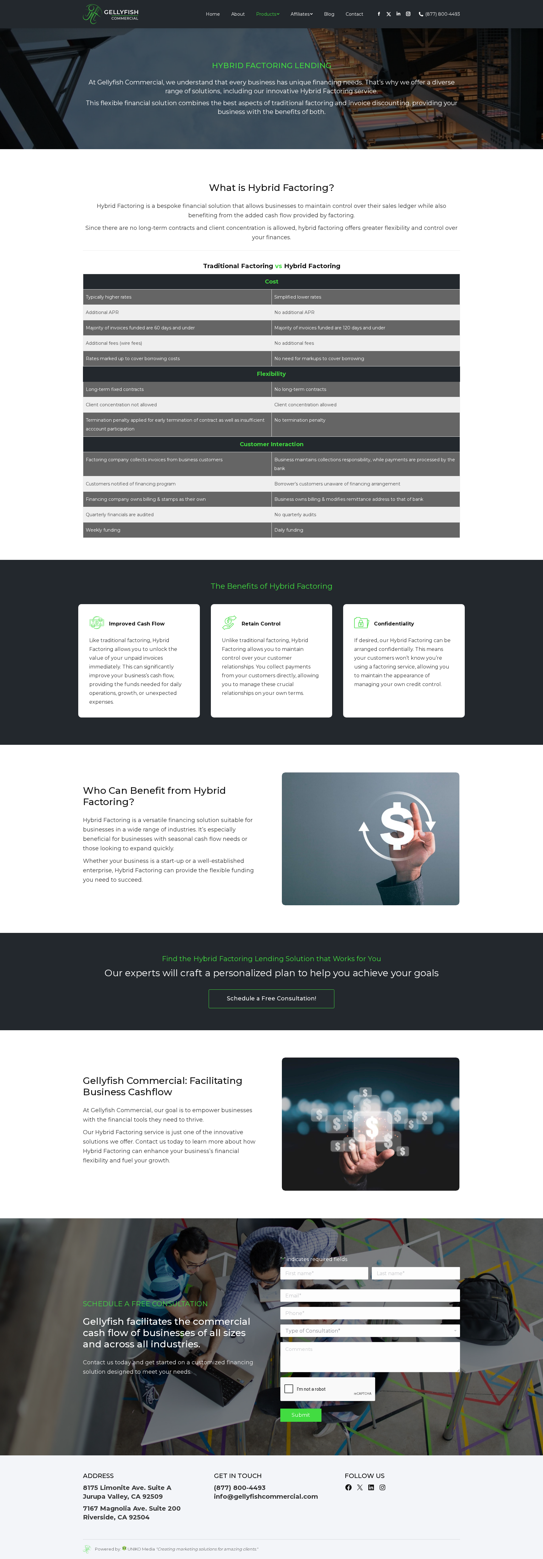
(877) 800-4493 (442, 14)
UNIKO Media (141, 1548)
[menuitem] (213, 14)
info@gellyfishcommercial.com (266, 1496)
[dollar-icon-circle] (370, 839)
